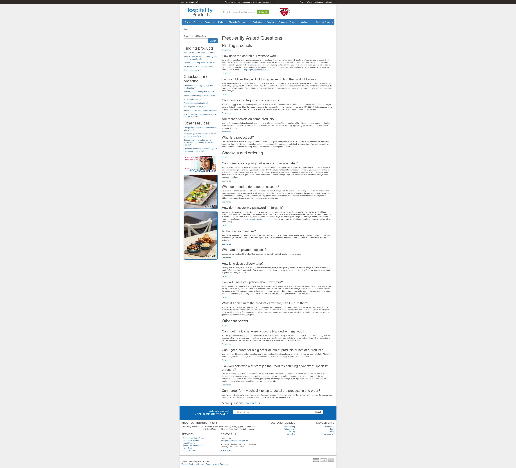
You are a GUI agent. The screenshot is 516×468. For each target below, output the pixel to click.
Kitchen (221, 22)
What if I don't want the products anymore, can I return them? (200, 115)
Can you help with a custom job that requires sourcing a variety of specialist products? (199, 142)
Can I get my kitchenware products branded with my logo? (200, 128)
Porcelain (270, 22)
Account (331, 2)
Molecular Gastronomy (239, 22)
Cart (302, 2)
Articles (303, 22)
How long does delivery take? (195, 106)
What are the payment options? (196, 103)
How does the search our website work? (199, 52)
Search (263, 11)
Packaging (257, 22)
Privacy (201, 464)
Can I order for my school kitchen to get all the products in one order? (200, 149)
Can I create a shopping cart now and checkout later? (198, 86)
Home (186, 29)
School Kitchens (189, 450)
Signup (331, 431)
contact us (253, 403)
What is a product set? (192, 70)
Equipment (209, 22)
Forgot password (328, 434)
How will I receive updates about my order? (200, 110)
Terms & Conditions (189, 464)
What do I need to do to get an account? (199, 91)
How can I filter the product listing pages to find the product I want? (200, 57)
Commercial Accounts (191, 440)
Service (282, 22)
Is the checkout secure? (193, 99)
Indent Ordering (189, 443)
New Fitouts (187, 447)
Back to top (226, 50)
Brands (293, 22)
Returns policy (289, 429)
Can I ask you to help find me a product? (199, 62)
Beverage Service (192, 22)
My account (329, 426)
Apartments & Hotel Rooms (193, 438)
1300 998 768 (238, 2)
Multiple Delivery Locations (193, 445)
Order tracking (289, 426)
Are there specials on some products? (198, 66)
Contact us (291, 434)
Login (332, 429)
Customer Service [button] (324, 22)
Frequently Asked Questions (217, 464)
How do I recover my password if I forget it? (201, 95)
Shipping (292, 431)
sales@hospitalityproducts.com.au (264, 2)
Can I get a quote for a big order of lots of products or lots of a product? (200, 134)
